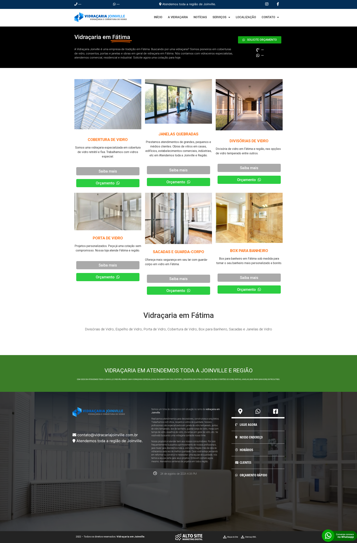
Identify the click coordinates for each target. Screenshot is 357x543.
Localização (246, 17)
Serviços (219, 17)
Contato (268, 17)
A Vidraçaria (178, 17)
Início (158, 17)
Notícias (200, 17)
